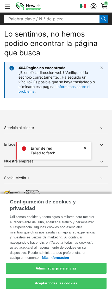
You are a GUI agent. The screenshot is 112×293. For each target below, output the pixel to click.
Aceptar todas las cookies (56, 283)
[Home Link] (36, 6)
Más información (55, 258)
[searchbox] (51, 19)
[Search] (103, 19)
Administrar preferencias (56, 268)
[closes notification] (85, 148)
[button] (7, 6)
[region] (56, 243)
